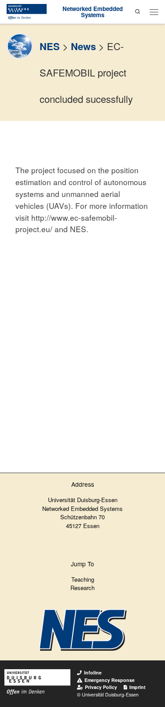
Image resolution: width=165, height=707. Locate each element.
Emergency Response (109, 680)
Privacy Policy (101, 687)
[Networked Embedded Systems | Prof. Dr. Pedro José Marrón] (27, 11)
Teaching (82, 579)
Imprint (137, 687)
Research (82, 587)
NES (50, 46)
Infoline (93, 672)
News (83, 46)
